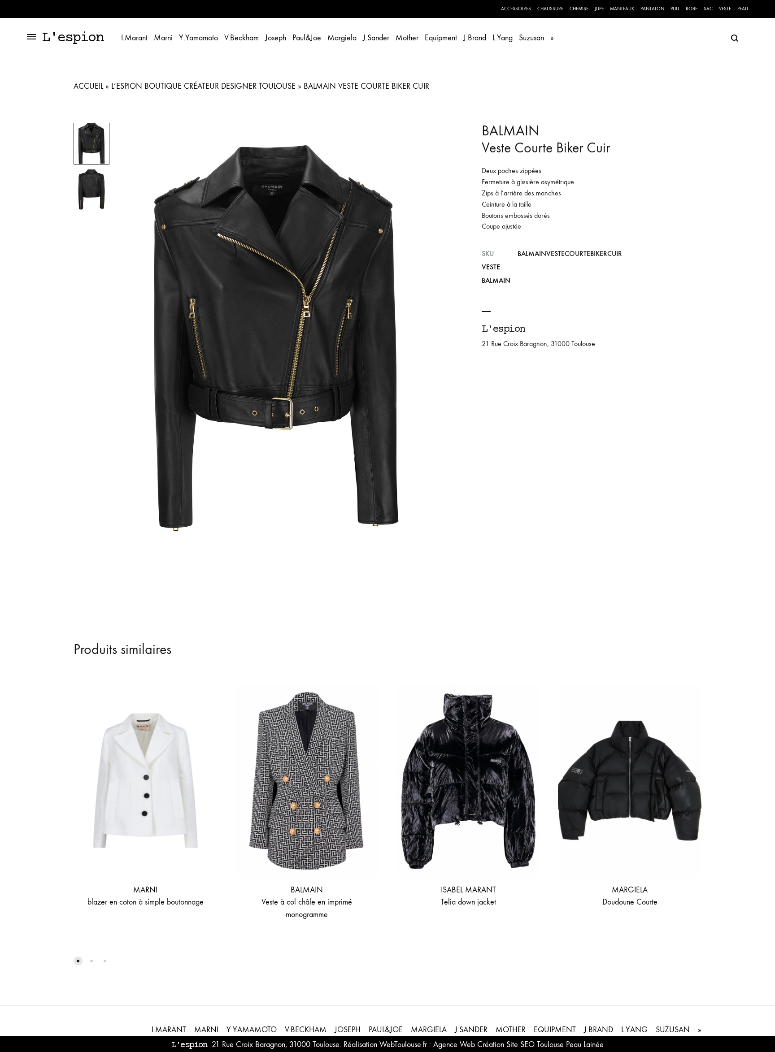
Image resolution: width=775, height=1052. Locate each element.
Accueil (88, 86)
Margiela (342, 38)
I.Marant (134, 38)
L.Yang (502, 38)
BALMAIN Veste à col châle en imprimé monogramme (306, 902)
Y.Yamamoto (198, 38)
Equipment (441, 38)
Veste (725, 9)
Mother (407, 38)
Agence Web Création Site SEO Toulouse (498, 1044)
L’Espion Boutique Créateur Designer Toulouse (203, 86)
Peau (742, 9)
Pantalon (652, 9)
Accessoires (516, 9)
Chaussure (550, 9)
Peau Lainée (585, 1044)
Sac (708, 9)
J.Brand (474, 38)
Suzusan (531, 38)
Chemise (579, 9)
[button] (78, 961)
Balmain (496, 280)
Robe (691, 9)
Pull (675, 9)
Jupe (599, 9)
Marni (163, 38)
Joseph (275, 38)
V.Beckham (241, 38)
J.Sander (376, 38)
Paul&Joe (306, 38)
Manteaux (622, 9)
